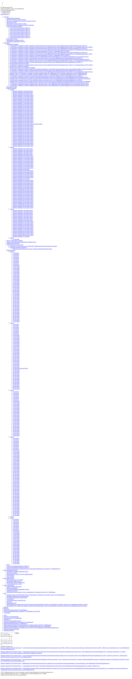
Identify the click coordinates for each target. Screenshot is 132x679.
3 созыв (12, 89)
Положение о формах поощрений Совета (17, 571)
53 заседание (16, 509)
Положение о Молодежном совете (16, 582)
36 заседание (16, 301)
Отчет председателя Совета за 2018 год (20, 37)
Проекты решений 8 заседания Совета (23, 92)
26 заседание (16, 287)
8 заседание (16, 262)
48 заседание (16, 317)
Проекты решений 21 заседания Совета (23, 172)
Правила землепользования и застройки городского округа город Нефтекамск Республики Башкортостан (31, 627)
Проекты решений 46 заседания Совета (23, 139)
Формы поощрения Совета (11, 570)
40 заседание (16, 306)
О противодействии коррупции (15, 244)
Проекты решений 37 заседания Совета (23, 126)
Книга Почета (10, 575)
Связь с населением (9, 585)
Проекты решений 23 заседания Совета (23, 174)
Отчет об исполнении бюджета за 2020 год (18, 567)
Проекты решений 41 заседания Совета (23, 132)
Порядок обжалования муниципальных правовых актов (21, 242)
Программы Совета (12, 86)
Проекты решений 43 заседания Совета (23, 135)
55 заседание (16, 512)
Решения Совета (11, 250)
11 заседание (16, 266)
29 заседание (16, 291)
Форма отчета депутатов (13, 243)
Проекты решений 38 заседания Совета (23, 128)
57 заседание (16, 515)
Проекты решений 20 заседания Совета (23, 170)
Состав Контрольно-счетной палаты (16, 600)
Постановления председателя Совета (19, 63)
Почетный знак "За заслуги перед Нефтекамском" (20, 574)
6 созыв (12, 238)
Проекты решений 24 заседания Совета (23, 108)
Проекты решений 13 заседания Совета (23, 99)
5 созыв (12, 209)
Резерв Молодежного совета (14, 581)
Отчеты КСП (10, 599)
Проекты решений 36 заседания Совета (23, 125)
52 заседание (16, 508)
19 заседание (16, 277)
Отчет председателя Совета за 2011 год (20, 34)
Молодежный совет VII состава (15, 579)
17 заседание (16, 275)
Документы (7, 43)
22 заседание (16, 281)
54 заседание (16, 511)
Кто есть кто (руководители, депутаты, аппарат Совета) (21, 21)
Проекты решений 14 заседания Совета (23, 100)
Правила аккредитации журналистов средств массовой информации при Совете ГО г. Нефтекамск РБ (33, 568)
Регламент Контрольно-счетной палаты (17, 597)
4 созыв (12, 147)
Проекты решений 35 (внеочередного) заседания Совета (27, 124)
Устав (8, 564)
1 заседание (16, 253)
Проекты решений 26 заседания (21, 178)
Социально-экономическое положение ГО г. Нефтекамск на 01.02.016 (22, 611)
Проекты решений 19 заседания (21, 169)
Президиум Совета (12, 22)
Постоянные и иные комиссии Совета (17, 23)
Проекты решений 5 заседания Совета (23, 214)
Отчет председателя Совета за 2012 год (20, 33)
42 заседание (16, 309)
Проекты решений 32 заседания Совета (23, 119)
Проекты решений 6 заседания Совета (23, 151)
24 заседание (16, 284)
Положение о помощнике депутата (16, 41)
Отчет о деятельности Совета (14, 26)
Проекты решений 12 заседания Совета (23, 97)
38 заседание (16, 303)
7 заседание (16, 261)
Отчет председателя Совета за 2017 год (20, 36)
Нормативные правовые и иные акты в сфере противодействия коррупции (32, 248)
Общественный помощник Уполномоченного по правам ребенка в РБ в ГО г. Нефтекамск (27, 626)
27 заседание (16, 288)
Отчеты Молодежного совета (14, 583)
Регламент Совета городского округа (16, 19)
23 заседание (16, 283)
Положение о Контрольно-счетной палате (18, 596)
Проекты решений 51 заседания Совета (23, 207)
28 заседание (16, 290)
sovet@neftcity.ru (5, 14)
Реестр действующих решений (15, 240)
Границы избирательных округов (12, 620)
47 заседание (16, 316)
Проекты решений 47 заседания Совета (23, 140)
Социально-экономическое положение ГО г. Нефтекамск (18, 622)
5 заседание (16, 258)
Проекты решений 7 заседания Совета (23, 91)
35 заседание (16, 299)
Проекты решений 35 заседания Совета (23, 185)
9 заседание (16, 264)
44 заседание (16, 312)
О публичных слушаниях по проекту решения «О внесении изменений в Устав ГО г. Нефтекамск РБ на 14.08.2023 (40, 55)
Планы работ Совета (12, 38)
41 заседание (16, 308)
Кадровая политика (9, 630)
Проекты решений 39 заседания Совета (23, 129)
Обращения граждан (12, 590)
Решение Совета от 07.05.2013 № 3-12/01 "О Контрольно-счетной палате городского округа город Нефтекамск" (36, 594)
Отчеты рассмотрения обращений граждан (18, 589)
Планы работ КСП (11, 603)
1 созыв (12, 516)
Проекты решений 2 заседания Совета (23, 210)
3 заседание (16, 255)
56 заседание (16, 513)
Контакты (9, 601)
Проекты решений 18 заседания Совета (23, 104)
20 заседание (16, 279)
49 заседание (16, 319)
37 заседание (16, 302)
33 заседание (16, 297)
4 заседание (16, 257)
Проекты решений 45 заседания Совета (23, 137)
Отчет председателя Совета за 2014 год (20, 30)
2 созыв (12, 390)
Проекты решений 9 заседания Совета (23, 93)
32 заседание (16, 295)
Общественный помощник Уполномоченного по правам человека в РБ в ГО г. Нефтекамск (27, 625)
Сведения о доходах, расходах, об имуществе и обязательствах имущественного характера (33, 246)
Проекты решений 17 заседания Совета (23, 103)
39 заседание (16, 305)
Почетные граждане (12, 573)
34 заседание (16, 298)
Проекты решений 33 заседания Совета (23, 121)
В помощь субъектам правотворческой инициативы (20, 25)
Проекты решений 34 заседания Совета (23, 122)
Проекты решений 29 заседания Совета (23, 115)
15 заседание (16, 272)
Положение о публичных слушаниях (19, 66)
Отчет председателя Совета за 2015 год (20, 29)
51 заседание (16, 321)
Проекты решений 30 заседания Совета (23, 117)
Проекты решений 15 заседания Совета (23, 163)
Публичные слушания (12, 44)
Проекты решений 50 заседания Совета (23, 144)
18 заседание (16, 276)
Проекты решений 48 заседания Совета (23, 141)
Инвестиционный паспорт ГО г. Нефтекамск (15, 610)
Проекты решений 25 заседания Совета (23, 110)
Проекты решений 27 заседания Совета (23, 113)
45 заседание (16, 313)
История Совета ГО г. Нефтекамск (13, 618)
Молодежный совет (9, 578)
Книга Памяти (10, 577)
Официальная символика (13, 18)
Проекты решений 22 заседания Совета (23, 107)
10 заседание (16, 265)
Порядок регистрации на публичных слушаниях (22, 67)
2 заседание (16, 254)
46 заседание (16, 314)
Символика (7, 619)
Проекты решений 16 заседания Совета (23, 102)
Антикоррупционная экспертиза (18, 247)
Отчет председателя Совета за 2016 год (20, 27)
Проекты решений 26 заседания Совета (23, 111)
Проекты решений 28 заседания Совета (23, 114)
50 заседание (16, 320)
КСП (5, 593)
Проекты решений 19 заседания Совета (23, 106)
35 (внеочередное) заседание (20, 368)
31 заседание (16, 239)
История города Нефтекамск (11, 616)
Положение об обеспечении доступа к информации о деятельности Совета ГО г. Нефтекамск (31, 592)
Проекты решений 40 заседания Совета (23, 130)
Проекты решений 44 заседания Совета (23, 136)
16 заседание (16, 273)
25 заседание (16, 286)
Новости (6, 607)
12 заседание (16, 268)
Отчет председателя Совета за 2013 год (20, 32)
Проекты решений (11, 88)
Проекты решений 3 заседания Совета (23, 148)
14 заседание (16, 270)
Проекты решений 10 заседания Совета (23, 95)
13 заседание (16, 269)
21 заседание (16, 280)
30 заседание (16, 292)
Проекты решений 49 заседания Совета (23, 143)
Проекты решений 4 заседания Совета (23, 150)
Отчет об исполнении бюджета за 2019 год (18, 566)
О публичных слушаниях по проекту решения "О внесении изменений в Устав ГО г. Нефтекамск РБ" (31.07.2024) (39, 51)
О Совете (6, 16)
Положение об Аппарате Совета (15, 40)
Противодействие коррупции (11, 629)
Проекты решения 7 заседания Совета (23, 152)
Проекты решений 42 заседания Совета (23, 133)
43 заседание (16, 310)
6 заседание (16, 259)
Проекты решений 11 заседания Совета (23, 96)
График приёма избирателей (14, 586)
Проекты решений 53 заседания (21, 236)
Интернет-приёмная (12, 588)
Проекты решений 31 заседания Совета (23, 118)
